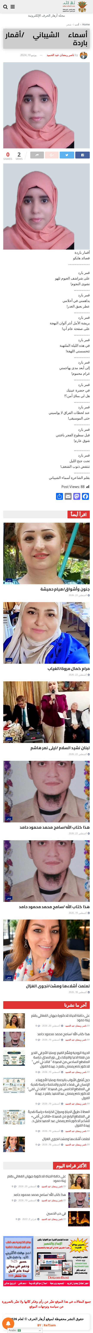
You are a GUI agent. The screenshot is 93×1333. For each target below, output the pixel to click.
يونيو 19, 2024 (28, 55)
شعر (68, 24)
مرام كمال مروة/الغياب (69, 668)
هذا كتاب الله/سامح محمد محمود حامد (55, 827)
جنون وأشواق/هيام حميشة (65, 589)
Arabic (13, 1330)
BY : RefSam (46, 1325)
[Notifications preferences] (8, 1323)
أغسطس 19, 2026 (78, 912)
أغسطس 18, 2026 (78, 992)
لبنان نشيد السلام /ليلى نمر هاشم (60, 747)
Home (86, 24)
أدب (77, 24)
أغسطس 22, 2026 (78, 595)
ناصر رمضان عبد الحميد (60, 55)
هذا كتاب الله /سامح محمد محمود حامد (54, 906)
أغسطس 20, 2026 (51, 1025)
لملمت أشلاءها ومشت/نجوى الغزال (58, 986)
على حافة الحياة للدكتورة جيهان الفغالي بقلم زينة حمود (60, 1017)
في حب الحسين (56, 1213)
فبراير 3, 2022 (29, 1219)
